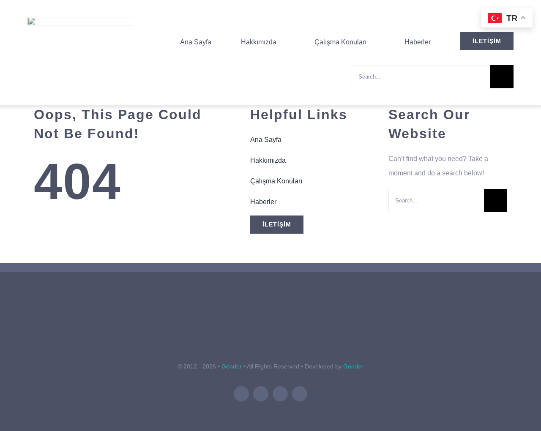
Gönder (231, 366)
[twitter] (260, 393)
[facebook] (241, 393)
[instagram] (299, 393)
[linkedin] (280, 393)
